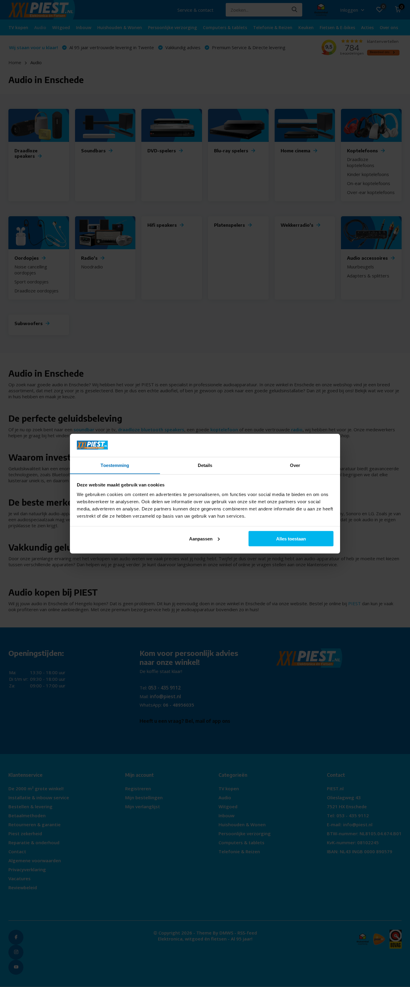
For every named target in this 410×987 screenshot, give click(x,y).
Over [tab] (295, 465)
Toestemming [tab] (115, 465)
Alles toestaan (291, 538)
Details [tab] (205, 465)
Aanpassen (201, 538)
